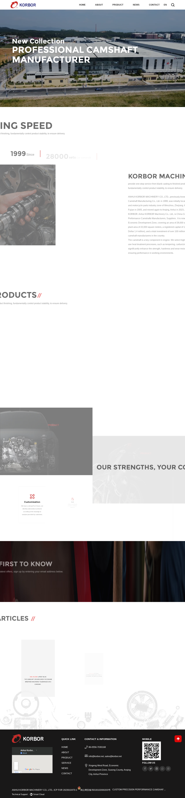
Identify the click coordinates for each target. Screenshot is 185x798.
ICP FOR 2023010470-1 (65, 790)
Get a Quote (21, 581)
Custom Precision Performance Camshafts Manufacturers (139, 789)
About (99, 5)
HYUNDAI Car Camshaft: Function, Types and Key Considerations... (37, 699)
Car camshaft (67, 397)
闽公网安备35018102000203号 (95, 790)
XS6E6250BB (30, 360)
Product (117, 5)
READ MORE (104, 264)
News (136, 5)
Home (82, 5)
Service (66, 763)
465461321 (72, 360)
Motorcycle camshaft (156, 400)
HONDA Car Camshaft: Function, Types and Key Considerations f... (92, 699)
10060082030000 (154, 360)
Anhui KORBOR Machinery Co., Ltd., (32, 790)
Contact (154, 5)
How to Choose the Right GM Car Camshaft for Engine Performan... (147, 701)
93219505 (113, 360)
